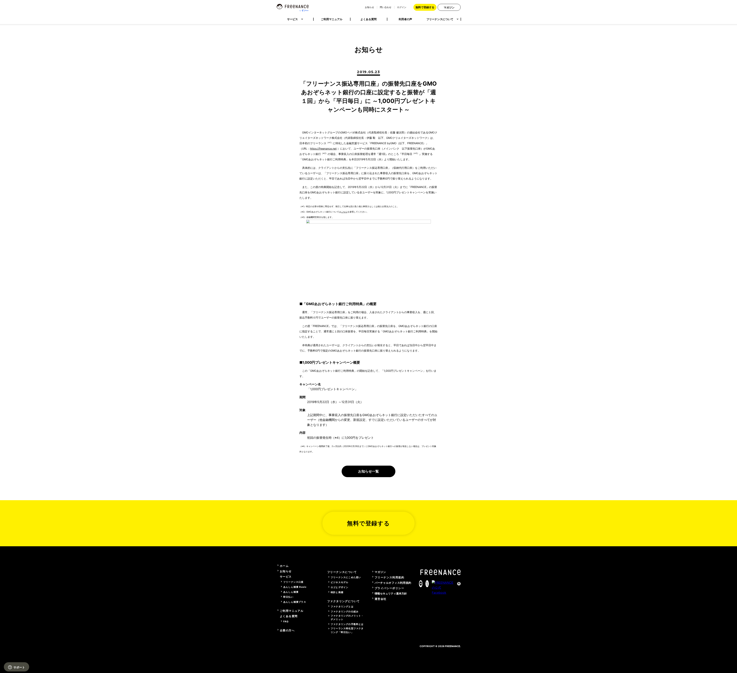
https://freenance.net (323, 148)
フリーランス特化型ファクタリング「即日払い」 (347, 630)
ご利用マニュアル (331, 19)
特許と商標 (337, 592)
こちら (344, 211)
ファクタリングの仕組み (345, 611)
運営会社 (381, 598)
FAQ (286, 621)
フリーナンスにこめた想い (346, 577)
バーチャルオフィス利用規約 (393, 582)
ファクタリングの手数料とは (347, 624)
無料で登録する (425, 7)
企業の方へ (287, 630)
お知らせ (369, 7)
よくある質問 (368, 19)
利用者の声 (405, 19)
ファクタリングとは (342, 606)
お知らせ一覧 (368, 471)
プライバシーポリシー (389, 588)
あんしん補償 (290, 591)
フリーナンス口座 (293, 581)
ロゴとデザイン (339, 587)
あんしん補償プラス (294, 601)
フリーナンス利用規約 (389, 577)
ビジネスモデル (339, 582)
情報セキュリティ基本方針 (391, 593)
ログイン (401, 7)
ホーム (284, 565)
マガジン (449, 7)
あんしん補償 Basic (295, 586)
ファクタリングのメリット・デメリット (347, 617)
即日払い (288, 596)
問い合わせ (385, 7)
